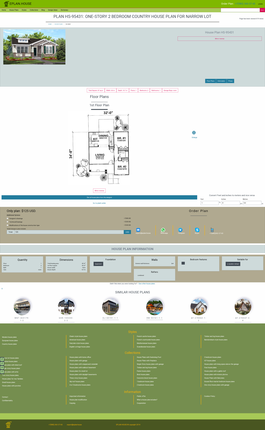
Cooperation (141, 403)
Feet (202, 199)
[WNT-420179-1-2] (22, 307)
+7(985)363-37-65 (216, 233)
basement (98, 264)
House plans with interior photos (216, 374)
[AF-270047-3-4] (243, 307)
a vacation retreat (233, 264)
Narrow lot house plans (10, 358)
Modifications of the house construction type (24, 225)
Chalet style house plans (78, 336)
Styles (24, 10)
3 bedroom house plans (212, 357)
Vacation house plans (9, 361)
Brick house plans (143, 374)
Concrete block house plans (147, 378)
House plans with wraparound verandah (83, 364)
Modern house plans (9, 337)
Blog (43, 10)
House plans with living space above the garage (221, 364)
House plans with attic (10, 372)
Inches (223, 199)
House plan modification (78, 400)
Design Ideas (52, 10)
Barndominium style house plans (215, 340)
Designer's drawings (16, 218)
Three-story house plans (78, 378)
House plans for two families (12, 379)
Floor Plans (210, 81)
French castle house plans (146, 336)
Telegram (181, 233)
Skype (197, 233)
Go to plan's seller (99, 203)
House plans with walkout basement (82, 368)
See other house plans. (147, 284)
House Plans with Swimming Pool (149, 357)
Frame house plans (143, 371)
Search (262, 10)
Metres (245, 199)
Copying (72, 403)
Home (4, 10)
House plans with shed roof (12, 365)
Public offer (141, 396)
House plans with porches (11, 386)
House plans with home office (80, 357)
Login (260, 4)
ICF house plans (210, 361)
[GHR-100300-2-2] (66, 307)
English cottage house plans (79, 347)
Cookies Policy (209, 396)
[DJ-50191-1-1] (110, 307)
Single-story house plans (11, 368)
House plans (13, 10)
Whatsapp (164, 233)
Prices (230, 81)
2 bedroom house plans (145, 385)
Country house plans (9, 344)
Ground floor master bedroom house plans (219, 382)
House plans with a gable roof (215, 371)
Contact (5, 397)
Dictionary (64, 10)
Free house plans (210, 368)
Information (221, 81)
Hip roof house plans (76, 382)
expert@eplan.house (143, 233)
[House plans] (183, 263)
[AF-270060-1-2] (198, 307)
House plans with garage (78, 361)
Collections (34, 10)
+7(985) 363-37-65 (245, 3)
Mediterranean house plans (146, 343)
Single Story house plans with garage (150, 364)
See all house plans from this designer (99, 197)
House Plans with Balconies (214, 378)
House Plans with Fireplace (147, 361)
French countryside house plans (148, 340)
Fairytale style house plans (79, 343)
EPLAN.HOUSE (21, 4)
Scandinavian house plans (146, 347)
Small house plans (8, 382)
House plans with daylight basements (83, 374)
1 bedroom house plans (145, 382)
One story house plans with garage (216, 385)
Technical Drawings (15, 222)
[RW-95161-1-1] (154, 307)
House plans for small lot (78, 371)
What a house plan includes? (147, 400)
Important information (77, 396)
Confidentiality (7, 401)
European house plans (10, 341)
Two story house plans (10, 375)
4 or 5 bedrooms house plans (79, 385)
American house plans (77, 340)
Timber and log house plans (214, 336)
